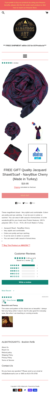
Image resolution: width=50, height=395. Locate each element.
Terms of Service (8, 360)
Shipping (17, 187)
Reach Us (5, 350)
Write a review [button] (25, 282)
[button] (7, 63)
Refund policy (7, 352)
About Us (5, 347)
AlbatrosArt (24, 386)
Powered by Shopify (33, 386)
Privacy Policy (7, 357)
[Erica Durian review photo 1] (7, 321)
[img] (7, 297)
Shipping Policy (7, 355)
